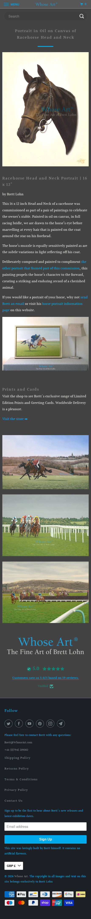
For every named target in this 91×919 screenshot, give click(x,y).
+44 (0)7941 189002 (16, 750)
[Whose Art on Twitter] (9, 723)
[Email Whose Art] (62, 723)
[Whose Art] (45, 4)
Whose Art (21, 876)
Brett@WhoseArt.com (18, 742)
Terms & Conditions (21, 779)
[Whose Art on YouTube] (30, 723)
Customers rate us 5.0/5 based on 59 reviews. (45, 678)
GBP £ (11, 865)
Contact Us (13, 801)
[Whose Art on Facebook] (20, 723)
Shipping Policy (17, 758)
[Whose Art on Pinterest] (41, 723)
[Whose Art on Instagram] (51, 723)
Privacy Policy (16, 790)
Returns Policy (16, 768)
